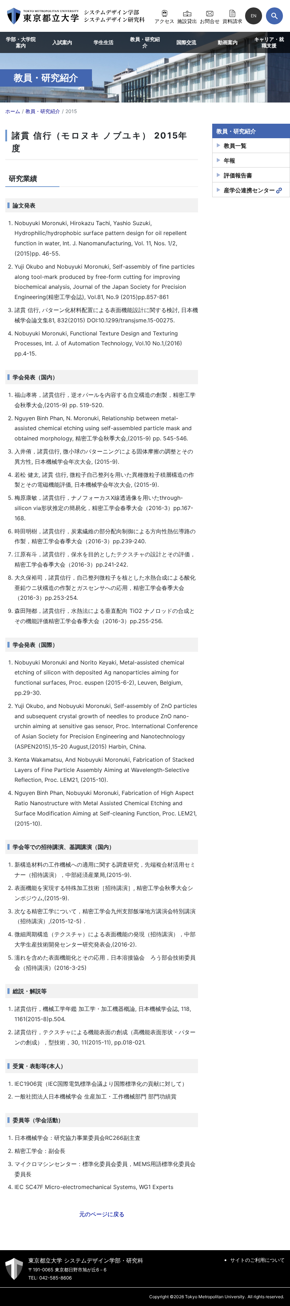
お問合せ (210, 21)
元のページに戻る (101, 1214)
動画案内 (228, 42)
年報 (229, 160)
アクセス (164, 21)
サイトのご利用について (257, 1260)
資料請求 (232, 21)
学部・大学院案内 (21, 42)
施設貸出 (187, 21)
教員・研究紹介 (145, 42)
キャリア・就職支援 (269, 42)
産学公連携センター (249, 190)
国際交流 (186, 42)
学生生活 (104, 42)
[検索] (274, 15)
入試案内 (62, 42)
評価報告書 (238, 175)
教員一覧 (235, 145)
